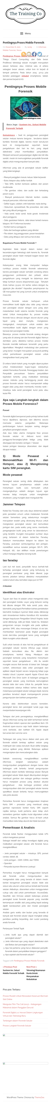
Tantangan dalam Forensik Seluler (17, 1021)
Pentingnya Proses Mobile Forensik (29, 961)
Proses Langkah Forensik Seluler (17, 1026)
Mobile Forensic (9, 50)
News (19, 50)
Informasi (42, 47)
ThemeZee (39, 1097)
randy (29, 47)
